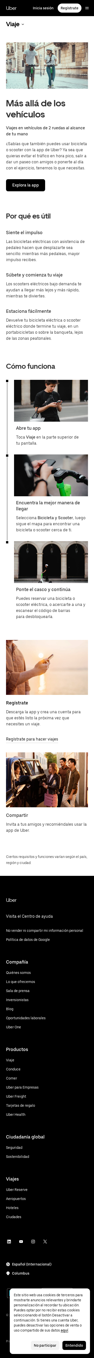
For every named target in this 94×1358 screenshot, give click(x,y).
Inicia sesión (43, 8)
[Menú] (86, 8)
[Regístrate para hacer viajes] (47, 667)
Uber (11, 8)
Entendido (74, 1345)
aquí (64, 1330)
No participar (45, 1345)
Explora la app (25, 185)
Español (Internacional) (31, 1264)
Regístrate (69, 8)
